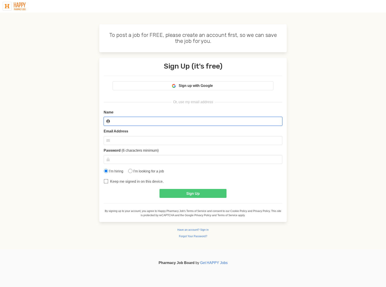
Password (131, 150)
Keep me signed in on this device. (135, 181)
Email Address (116, 131)
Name (108, 112)
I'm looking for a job (148, 171)
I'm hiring (115, 171)
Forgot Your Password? (193, 236)
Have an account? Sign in (193, 229)
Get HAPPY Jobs (214, 263)
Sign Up (193, 193)
